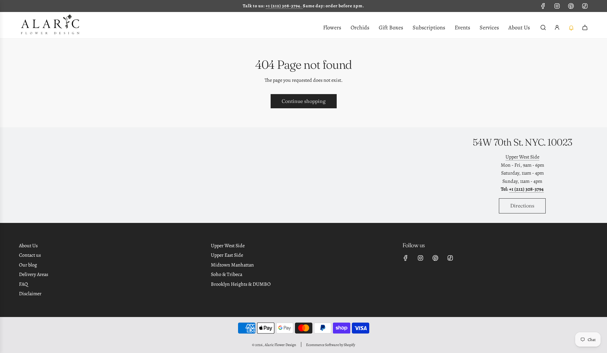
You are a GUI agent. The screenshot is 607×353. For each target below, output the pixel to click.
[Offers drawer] (571, 27)
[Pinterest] (571, 6)
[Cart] (585, 27)
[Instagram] (557, 6)
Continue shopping (304, 101)
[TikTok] (585, 6)
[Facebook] (543, 6)
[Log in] (557, 27)
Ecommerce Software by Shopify (330, 344)
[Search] (543, 27)
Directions (522, 205)
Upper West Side (522, 156)
